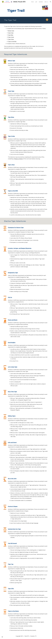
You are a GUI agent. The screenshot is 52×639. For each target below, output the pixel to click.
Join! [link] (36, 1)
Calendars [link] (41, 1)
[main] (22, 8)
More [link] (46, 1)
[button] (50, 1)
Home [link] (32, 1)
